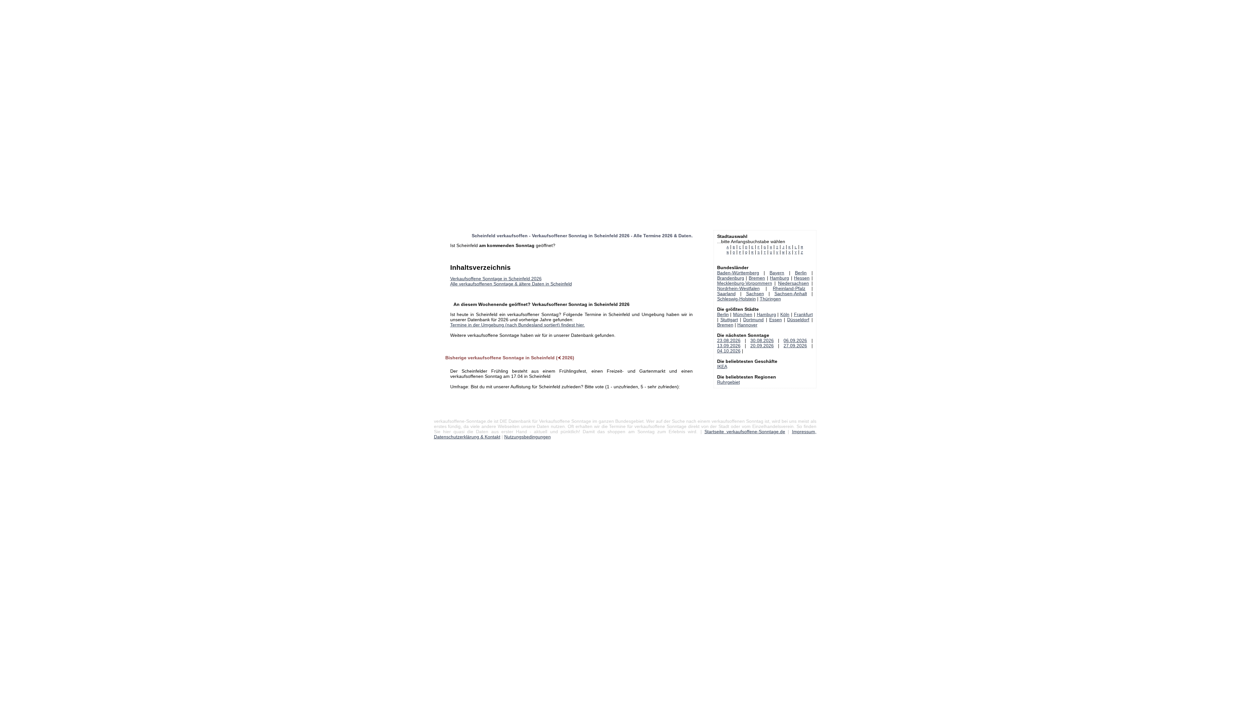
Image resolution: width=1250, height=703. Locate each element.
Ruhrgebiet (728, 382)
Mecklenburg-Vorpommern (744, 283)
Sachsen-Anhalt (790, 293)
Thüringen (770, 298)
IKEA (722, 366)
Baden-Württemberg (738, 272)
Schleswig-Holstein (736, 298)
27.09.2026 (795, 345)
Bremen (757, 278)
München (742, 314)
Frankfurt (803, 314)
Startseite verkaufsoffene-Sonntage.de (744, 431)
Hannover (747, 324)
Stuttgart (729, 319)
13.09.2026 (729, 345)
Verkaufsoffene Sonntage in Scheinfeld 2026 (496, 278)
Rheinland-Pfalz (789, 288)
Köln (784, 314)
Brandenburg (730, 278)
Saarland (726, 293)
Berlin (801, 272)
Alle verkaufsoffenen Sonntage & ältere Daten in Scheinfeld (511, 283)
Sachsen (755, 293)
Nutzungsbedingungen (527, 436)
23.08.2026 (729, 340)
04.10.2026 (729, 350)
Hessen (802, 278)
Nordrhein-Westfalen (738, 288)
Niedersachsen (793, 283)
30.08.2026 (762, 340)
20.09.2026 (762, 345)
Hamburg (779, 278)
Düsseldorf (798, 319)
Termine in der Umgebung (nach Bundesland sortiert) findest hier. (517, 324)
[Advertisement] (195, 45)
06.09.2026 (795, 340)
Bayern (777, 272)
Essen (775, 319)
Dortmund (753, 319)
